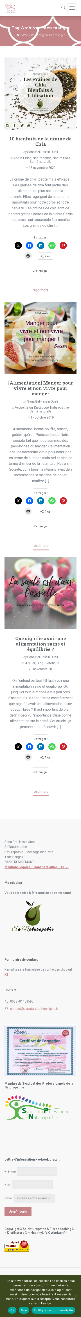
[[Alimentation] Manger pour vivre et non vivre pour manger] (40, 338)
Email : (9, 1198)
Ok (12, 1310)
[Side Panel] (72, 7)
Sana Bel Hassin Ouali (42, 152)
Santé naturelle (41, 161)
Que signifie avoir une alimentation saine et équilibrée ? (40, 643)
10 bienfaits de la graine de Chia (41, 141)
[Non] (75, 1296)
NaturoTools (61, 158)
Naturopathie (42, 158)
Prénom (10, 1171)
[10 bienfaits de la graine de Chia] (40, 93)
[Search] (63, 8)
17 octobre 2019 (42, 417)
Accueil (19, 158)
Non (24, 1310)
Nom (7, 1184)
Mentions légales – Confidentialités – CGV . (36, 867)
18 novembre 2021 (42, 167)
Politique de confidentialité (53, 1310)
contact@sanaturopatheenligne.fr (34, 1008)
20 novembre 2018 (42, 669)
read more (41, 290)
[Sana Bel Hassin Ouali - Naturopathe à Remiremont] (10, 8)
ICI (6, 974)
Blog (28, 158)
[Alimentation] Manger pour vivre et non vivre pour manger (40, 388)
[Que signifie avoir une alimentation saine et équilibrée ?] (40, 593)
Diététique (41, 407)
